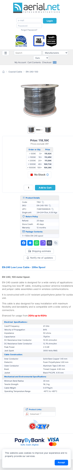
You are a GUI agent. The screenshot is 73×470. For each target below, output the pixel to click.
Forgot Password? (29, 30)
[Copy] (43, 202)
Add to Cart (45, 187)
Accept (61, 462)
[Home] (3, 72)
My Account (20, 62)
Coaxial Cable (15, 71)
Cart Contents (34, 62)
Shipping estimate (41, 251)
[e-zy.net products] (39, 424)
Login (50, 20)
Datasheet (34, 414)
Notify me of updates (41, 257)
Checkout (46, 62)
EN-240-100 (32, 71)
